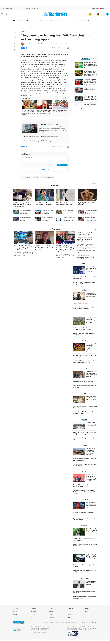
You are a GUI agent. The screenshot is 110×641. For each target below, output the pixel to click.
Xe (78, 20)
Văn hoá (51, 611)
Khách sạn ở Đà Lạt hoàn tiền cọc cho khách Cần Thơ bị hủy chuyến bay (91, 374)
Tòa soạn (62, 622)
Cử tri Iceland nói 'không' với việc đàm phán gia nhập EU (91, 294)
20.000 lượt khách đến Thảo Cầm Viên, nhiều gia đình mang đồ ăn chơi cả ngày (84, 361)
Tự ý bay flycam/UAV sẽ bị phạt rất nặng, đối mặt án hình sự (84, 334)
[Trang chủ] (14, 20)
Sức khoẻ (33, 611)
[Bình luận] (14, 44)
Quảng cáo (51, 622)
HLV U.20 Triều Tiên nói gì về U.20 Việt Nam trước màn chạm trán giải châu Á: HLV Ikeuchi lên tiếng (91, 478)
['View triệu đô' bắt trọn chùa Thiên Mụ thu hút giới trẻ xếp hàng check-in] (79, 425)
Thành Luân (27, 43)
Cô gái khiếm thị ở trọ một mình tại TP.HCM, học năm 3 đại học (85, 465)
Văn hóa (60, 20)
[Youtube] (101, 8)
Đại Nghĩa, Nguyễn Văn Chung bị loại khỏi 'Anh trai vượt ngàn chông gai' (85, 412)
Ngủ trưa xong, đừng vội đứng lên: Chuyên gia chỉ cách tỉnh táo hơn (84, 518)
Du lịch (55, 20)
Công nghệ (74, 20)
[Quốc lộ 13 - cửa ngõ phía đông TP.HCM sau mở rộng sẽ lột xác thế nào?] (79, 321)
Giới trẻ (46, 20)
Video (81, 20)
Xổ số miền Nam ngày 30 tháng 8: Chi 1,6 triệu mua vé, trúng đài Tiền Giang (84, 356)
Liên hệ (38, 8)
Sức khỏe (41, 20)
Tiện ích (34, 8)
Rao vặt (87, 611)
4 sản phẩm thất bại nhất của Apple (48, 124)
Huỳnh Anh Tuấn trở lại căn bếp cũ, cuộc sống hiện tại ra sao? (91, 398)
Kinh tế (31, 20)
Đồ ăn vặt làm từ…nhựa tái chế (80, 303)
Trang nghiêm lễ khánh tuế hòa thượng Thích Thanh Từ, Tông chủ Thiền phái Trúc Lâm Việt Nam (91, 347)
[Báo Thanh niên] (18, 622)
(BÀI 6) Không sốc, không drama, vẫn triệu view (83, 438)
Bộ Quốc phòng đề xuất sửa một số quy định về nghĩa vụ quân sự (84, 277)
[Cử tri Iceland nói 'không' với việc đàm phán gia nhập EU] (79, 296)
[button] (15, 32)
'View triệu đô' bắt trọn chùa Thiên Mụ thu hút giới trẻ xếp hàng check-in (91, 425)
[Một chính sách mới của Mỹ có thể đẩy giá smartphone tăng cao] (79, 532)
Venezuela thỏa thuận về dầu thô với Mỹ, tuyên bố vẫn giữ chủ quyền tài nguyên (84, 307)
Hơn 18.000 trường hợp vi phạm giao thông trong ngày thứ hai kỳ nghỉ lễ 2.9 (84, 283)
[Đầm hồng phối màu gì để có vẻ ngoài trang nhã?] (79, 584)
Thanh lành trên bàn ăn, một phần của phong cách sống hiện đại (84, 597)
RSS (57, 622)
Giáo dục (51, 20)
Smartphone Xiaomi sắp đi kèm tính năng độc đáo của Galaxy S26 (84, 539)
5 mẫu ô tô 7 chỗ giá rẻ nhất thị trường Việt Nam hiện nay (84, 571)
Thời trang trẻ (92, 20)
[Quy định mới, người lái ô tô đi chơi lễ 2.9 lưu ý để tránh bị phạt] (79, 558)
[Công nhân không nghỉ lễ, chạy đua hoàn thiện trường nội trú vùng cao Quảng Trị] (79, 451)
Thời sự (22, 20)
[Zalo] (108, 8)
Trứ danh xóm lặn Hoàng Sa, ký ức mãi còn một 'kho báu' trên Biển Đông (91, 269)
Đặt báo (45, 622)
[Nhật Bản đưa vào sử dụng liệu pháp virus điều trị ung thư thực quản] (79, 505)
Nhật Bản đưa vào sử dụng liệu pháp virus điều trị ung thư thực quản (91, 505)
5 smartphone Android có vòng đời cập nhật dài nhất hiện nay (85, 545)
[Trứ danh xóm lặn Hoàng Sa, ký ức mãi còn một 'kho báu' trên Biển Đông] (79, 270)
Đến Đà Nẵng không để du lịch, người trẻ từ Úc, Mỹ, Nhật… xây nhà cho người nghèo (84, 433)
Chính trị (17, 20)
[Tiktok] (105, 8)
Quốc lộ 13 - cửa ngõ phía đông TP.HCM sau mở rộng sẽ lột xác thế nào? (91, 320)
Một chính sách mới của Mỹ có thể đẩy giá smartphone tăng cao (91, 530)
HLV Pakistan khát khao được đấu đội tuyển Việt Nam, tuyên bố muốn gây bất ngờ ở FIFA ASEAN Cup (84, 492)
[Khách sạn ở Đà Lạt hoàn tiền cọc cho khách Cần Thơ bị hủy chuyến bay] (79, 374)
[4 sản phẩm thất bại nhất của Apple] (29, 128)
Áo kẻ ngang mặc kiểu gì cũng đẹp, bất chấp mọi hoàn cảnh (84, 591)
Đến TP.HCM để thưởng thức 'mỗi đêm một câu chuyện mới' (84, 386)
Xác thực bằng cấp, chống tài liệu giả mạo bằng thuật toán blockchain (84, 459)
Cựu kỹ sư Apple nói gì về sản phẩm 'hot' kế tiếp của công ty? (41, 136)
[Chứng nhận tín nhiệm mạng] (72, 634)
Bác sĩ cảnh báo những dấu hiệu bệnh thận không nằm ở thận (83, 513)
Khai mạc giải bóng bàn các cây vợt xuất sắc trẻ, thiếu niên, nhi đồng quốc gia (85, 485)
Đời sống (36, 20)
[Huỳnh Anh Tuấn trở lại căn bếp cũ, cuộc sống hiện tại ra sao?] (79, 399)
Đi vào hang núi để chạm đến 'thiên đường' (83, 381)
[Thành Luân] (22, 44)
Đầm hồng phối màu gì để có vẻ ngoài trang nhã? (91, 582)
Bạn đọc (87, 608)
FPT (22, 177)
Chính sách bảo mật (71, 622)
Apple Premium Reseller (49, 177)
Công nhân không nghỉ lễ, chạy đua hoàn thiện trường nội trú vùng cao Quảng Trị (90, 451)
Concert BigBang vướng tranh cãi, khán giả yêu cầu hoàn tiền (85, 407)
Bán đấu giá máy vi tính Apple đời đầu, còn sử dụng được (39, 141)
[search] (15, 14)
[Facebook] (103, 8)
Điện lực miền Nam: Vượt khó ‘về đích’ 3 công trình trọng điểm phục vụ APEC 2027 (84, 328)
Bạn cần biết (27, 8)
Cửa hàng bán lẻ (28, 177)
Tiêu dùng (86, 20)
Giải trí (64, 20)
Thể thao (69, 20)
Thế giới (27, 20)
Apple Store (35, 177)
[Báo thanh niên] (55, 14)
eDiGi (41, 177)
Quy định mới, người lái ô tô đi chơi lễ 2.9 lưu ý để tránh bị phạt (91, 556)
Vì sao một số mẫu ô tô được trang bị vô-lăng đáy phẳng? (84, 565)
